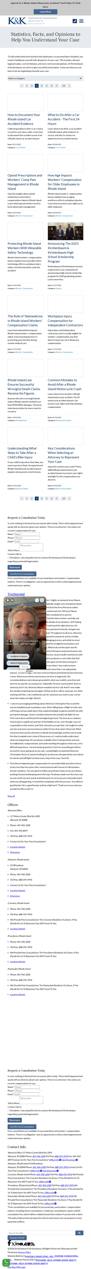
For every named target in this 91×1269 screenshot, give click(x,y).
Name (11, 534)
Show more (14, 567)
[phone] (75, 21)
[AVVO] (25, 1245)
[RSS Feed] (33, 1245)
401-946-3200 (39, 1156)
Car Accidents (20, 147)
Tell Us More (13, 550)
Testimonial (16, 594)
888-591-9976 (61, 1156)
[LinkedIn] (17, 1245)
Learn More (45, 11)
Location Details (17, 847)
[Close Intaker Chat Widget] (42, 600)
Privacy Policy (24, 1252)
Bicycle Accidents (22, 489)
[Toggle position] (37, 600)
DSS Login (20, 1267)
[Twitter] (13, 1245)
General (58, 288)
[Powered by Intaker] (29, 671)
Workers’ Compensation (24, 216)
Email (11, 541)
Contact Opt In (14, 554)
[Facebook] (9, 1245)
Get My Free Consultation (22, 574)
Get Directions (69, 1160)
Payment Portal (17, 1237)
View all (11, 796)
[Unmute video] (8, 600)
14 (63, 85)
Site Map (12, 1267)
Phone (11, 537)
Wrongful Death (21, 420)
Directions (15, 852)
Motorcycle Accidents (63, 420)
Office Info (54, 1160)
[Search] (79, 1233)
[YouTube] (21, 1245)
